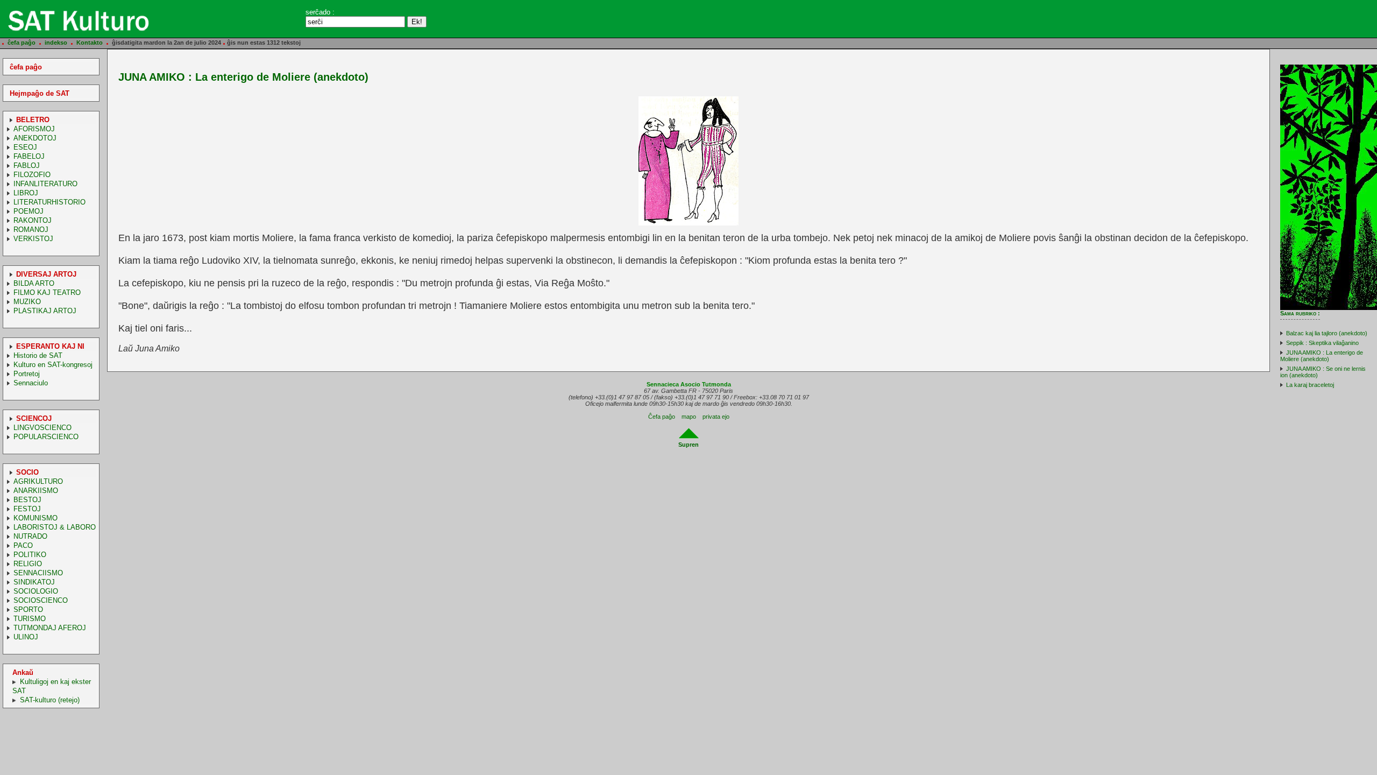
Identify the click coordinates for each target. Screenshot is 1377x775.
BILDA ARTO (33, 283)
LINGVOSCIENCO (42, 428)
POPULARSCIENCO (46, 437)
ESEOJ (25, 147)
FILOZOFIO (32, 175)
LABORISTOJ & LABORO (54, 527)
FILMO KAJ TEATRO (47, 292)
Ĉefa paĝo (661, 416)
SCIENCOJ (34, 418)
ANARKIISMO (35, 491)
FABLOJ (26, 165)
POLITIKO (29, 555)
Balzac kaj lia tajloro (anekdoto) (1326, 333)
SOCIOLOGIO (35, 591)
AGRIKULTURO (38, 481)
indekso (56, 42)
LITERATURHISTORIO (49, 202)
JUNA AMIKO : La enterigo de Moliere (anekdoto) (1321, 355)
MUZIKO (27, 302)
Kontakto (89, 42)
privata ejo (715, 416)
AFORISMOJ (34, 129)
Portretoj (26, 374)
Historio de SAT (37, 355)
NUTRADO (30, 536)
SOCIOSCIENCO (40, 600)
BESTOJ (27, 500)
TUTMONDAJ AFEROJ (49, 628)
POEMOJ (28, 211)
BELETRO (32, 120)
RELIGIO (27, 564)
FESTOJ (27, 509)
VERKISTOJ (33, 239)
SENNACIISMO (38, 573)
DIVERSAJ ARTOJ (46, 274)
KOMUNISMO (35, 518)
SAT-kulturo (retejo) (50, 700)
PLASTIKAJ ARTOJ (44, 311)
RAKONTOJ (32, 220)
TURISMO (29, 619)
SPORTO (28, 609)
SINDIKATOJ (34, 582)
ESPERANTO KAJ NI (50, 346)
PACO (23, 545)
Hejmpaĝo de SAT (39, 93)
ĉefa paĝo (22, 42)
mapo (689, 416)
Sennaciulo (30, 383)
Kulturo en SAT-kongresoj (53, 365)
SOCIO (27, 472)
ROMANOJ (30, 230)
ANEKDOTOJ (34, 138)
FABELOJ (29, 156)
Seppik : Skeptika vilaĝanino (1322, 343)
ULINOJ (25, 637)
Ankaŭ (22, 672)
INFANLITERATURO (45, 184)
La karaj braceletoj (1310, 385)
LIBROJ (25, 193)
